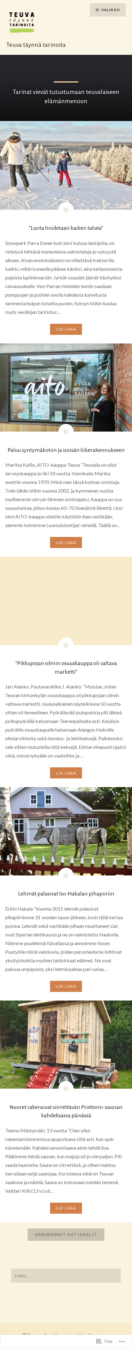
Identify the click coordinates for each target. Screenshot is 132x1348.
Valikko (110, 9)
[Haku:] (66, 1275)
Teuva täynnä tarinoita (36, 44)
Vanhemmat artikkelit (66, 1234)
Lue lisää (66, 329)
